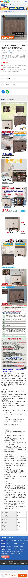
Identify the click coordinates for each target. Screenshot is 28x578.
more (24, 538)
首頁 (2, 11)
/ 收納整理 (10, 11)
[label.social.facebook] (3, 91)
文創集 (8, 51)
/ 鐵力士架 (14, 11)
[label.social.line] (7, 91)
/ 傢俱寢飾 (6, 11)
